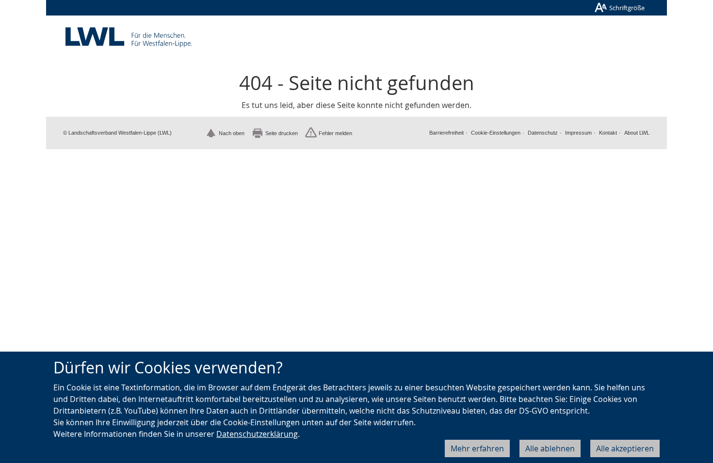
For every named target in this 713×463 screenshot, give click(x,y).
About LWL (636, 133)
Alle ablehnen (550, 448)
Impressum (578, 133)
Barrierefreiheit (446, 133)
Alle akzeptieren (625, 448)
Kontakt (608, 133)
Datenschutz (543, 133)
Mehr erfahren (477, 448)
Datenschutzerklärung (257, 434)
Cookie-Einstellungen (495, 133)
